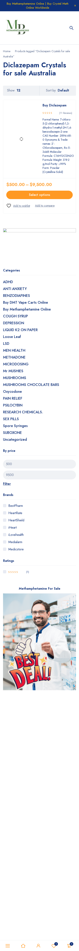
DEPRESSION (13, 323)
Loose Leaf (12, 336)
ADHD (8, 282)
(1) (18, 572)
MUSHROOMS (14, 377)
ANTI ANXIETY (15, 288)
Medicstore (16, 549)
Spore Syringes (15, 425)
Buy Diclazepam (54, 105)
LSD (6, 343)
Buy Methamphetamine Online (27, 309)
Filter (7, 483)
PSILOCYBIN (12, 405)
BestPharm (15, 505)
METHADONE (14, 357)
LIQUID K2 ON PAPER (20, 330)
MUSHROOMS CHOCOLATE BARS (31, 384)
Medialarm (15, 542)
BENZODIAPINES (16, 295)
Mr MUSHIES (13, 371)
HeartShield (16, 520)
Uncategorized (15, 439)
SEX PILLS (11, 419)
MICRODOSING (16, 364)
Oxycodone (12, 391)
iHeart (12, 527)
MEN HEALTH (14, 350)
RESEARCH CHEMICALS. (23, 412)
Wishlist (56, 943)
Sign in (38, 945)
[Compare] (44, 206)
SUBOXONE (12, 432)
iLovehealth (16, 534)
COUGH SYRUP (15, 316)
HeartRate (15, 513)
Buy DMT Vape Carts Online (25, 302)
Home (6, 51)
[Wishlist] (18, 205)
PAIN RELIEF (12, 398)
